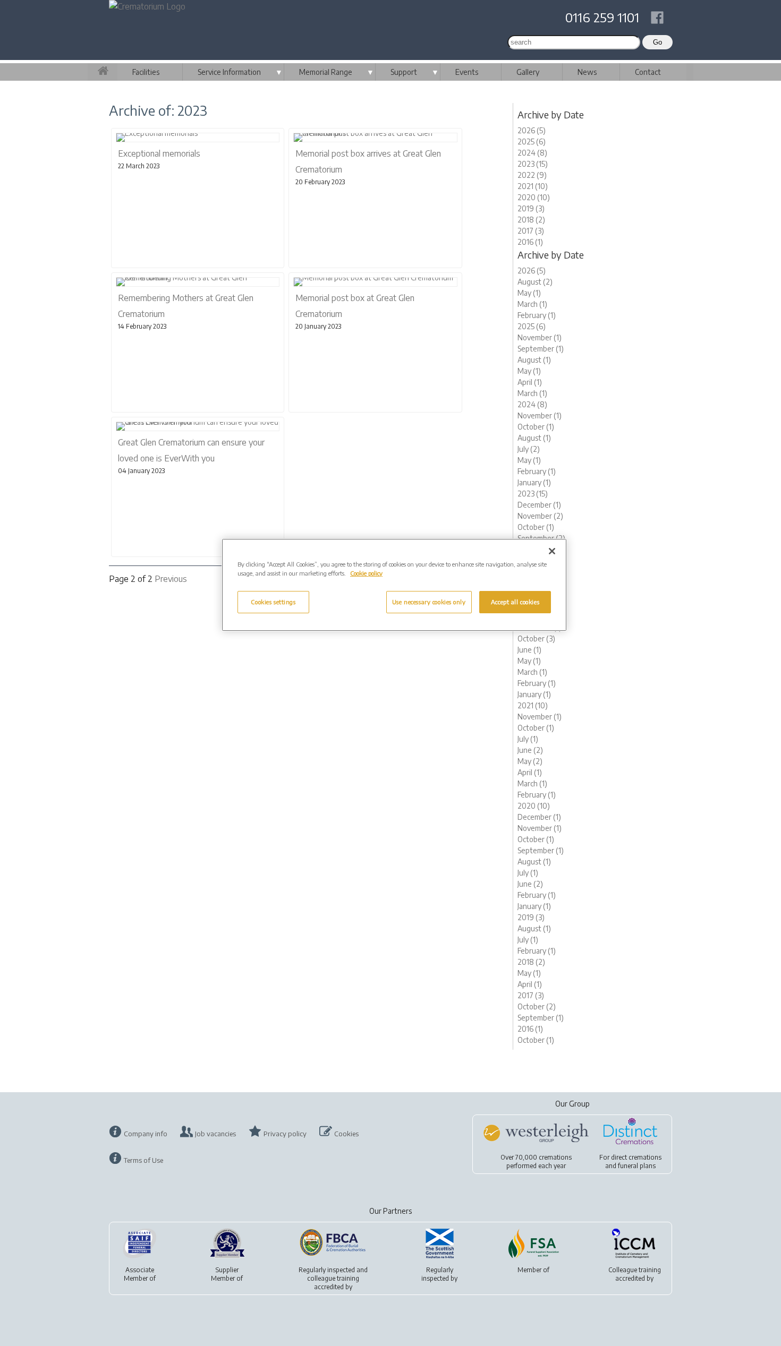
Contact (648, 71)
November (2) (540, 515)
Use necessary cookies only (429, 602)
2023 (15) (532, 163)
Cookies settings (273, 602)
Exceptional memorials (159, 153)
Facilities (145, 71)
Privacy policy (285, 1133)
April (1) (529, 382)
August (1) (534, 359)
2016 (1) (530, 241)
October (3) (536, 638)
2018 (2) (531, 219)
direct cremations (636, 1157)
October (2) (536, 1006)
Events (466, 71)
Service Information (229, 71)
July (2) (528, 448)
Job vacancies (215, 1133)
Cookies (346, 1133)
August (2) (535, 281)
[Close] (552, 551)
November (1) (539, 337)
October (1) (535, 426)
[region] (394, 584)
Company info (145, 1133)
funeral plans (637, 1166)
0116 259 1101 (602, 17)
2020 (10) (533, 197)
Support (403, 71)
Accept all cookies (515, 602)
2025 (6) (531, 141)
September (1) (540, 348)
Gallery (527, 71)
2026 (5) (531, 130)
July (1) (527, 738)
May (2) (529, 761)
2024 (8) (532, 152)
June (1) (529, 649)
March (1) (532, 303)
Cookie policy (366, 573)
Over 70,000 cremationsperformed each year (536, 1161)
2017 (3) (530, 230)
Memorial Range (325, 71)
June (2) (530, 750)
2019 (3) (531, 208)
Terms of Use (143, 1160)
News (587, 71)
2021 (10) (532, 186)
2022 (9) (532, 174)
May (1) (529, 292)
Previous (171, 578)
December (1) (539, 504)
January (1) (534, 482)
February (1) (536, 315)
